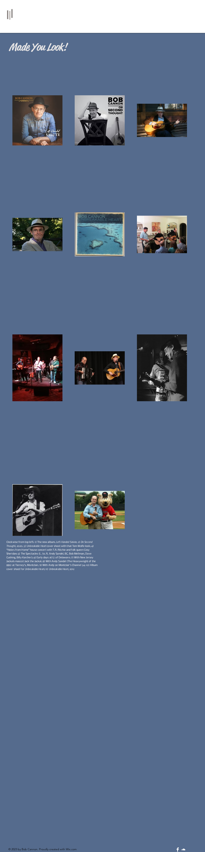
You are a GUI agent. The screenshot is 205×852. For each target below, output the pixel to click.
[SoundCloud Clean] (183, 849)
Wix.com (71, 849)
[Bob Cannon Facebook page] (178, 849)
